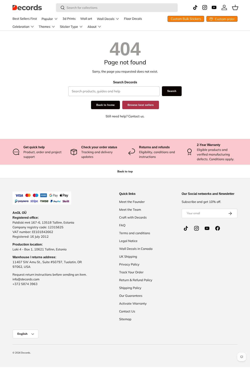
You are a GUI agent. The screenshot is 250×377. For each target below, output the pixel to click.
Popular (47, 19)
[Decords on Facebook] (217, 228)
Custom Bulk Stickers (186, 19)
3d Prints (69, 19)
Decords (25, 352)
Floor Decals (133, 19)
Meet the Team (130, 209)
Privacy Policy (129, 264)
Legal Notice (128, 241)
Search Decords (125, 82)
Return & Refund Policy (135, 280)
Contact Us (127, 311)
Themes (44, 27)
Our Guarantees (130, 296)
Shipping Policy (130, 288)
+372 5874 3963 (25, 284)
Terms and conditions (134, 233)
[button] (235, 7)
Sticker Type (69, 27)
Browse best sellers (141, 104)
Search (171, 91)
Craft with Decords (133, 217)
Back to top (125, 171)
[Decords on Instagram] (196, 228)
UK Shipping (128, 256)
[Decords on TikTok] (186, 228)
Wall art (86, 19)
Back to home (105, 104)
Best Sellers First (24, 19)
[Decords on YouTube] (207, 228)
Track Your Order (131, 272)
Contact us (136, 116)
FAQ (122, 225)
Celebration (20, 27)
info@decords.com (25, 279)
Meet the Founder (132, 202)
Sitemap (125, 319)
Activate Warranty (133, 303)
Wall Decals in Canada (136, 249)
